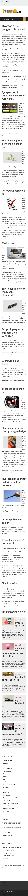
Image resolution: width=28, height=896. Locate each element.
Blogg (4, 765)
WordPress (10, 894)
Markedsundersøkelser (9, 784)
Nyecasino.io (6, 838)
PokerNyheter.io (7, 832)
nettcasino (8, 827)
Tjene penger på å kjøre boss (10, 803)
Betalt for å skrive (7, 768)
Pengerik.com (14, 891)
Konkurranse (6, 813)
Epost (4, 781)
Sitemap (5, 885)
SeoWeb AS (5, 867)
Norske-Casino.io (7, 835)
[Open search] (24, 19)
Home (4, 882)
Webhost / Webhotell (8, 808)
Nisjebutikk (6, 787)
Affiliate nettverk (7, 760)
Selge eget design (7, 795)
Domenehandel (7, 771)
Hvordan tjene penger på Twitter (11, 797)
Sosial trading (6, 805)
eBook (4, 779)
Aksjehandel (6, 763)
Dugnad (5, 776)
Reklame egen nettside (9, 789)
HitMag (17, 894)
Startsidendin (6, 830)
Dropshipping (6, 773)
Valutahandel (6, 800)
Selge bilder (6, 792)
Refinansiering (6, 811)
